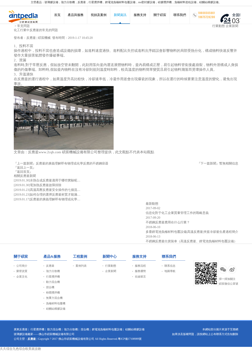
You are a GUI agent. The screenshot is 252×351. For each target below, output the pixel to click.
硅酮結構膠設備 (55, 308)
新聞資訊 (120, 15)
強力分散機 (53, 271)
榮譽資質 (21, 271)
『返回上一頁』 (25, 167)
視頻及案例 (99, 15)
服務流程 (140, 265)
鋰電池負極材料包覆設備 (107, 329)
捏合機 (50, 287)
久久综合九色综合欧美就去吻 (20, 348)
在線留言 (140, 276)
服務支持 (140, 15)
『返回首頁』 (23, 171)
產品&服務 (52, 256)
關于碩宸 (160, 15)
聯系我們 (179, 15)
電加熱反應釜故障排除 (45, 185)
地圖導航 (169, 271)
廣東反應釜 (21, 329)
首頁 (57, 15)
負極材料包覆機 (55, 303)
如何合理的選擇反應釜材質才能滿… (55, 194)
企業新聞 (232, 26)
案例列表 (81, 265)
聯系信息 (169, 265)
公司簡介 (21, 265)
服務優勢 (140, 271)
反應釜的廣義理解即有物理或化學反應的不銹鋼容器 (72, 163)
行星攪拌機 (53, 276)
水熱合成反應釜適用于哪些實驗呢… (55, 180)
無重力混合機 (54, 297)
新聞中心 (110, 256)
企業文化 (21, 276)
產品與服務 (75, 15)
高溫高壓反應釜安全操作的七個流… (55, 189)
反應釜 (31, 37)
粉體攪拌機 (53, 292)
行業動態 (218, 26)
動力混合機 (53, 281)
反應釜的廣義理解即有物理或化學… (55, 199)
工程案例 (80, 256)
